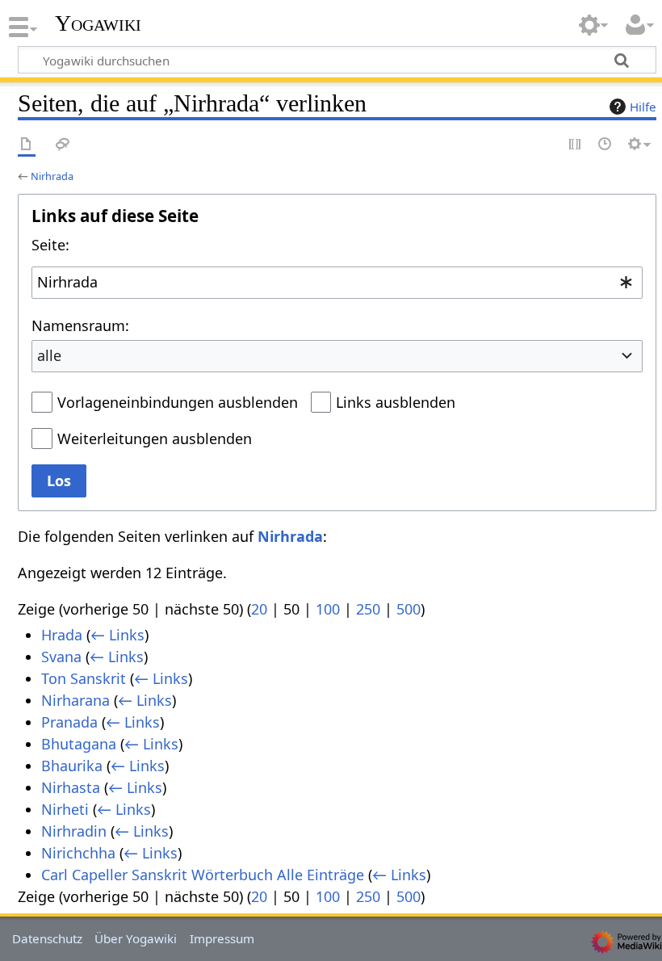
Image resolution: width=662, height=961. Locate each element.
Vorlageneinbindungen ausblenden (177, 402)
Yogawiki (98, 23)
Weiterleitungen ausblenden (154, 438)
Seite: (50, 244)
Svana (61, 656)
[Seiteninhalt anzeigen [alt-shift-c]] (27, 145)
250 (368, 609)
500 (408, 609)
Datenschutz (47, 938)
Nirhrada (52, 176)
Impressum (222, 938)
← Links (117, 634)
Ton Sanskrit (83, 678)
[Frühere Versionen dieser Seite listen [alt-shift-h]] (605, 145)
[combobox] (337, 282)
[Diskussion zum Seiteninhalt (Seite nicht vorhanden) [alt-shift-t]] (63, 145)
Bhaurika (72, 765)
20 (259, 609)
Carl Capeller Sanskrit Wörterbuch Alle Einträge (202, 874)
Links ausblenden (395, 402)
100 (328, 609)
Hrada (61, 634)
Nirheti (65, 809)
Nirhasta (70, 787)
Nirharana (75, 700)
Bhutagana (78, 743)
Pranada (69, 722)
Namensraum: (80, 325)
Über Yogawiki (135, 938)
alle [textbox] (49, 355)
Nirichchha (78, 852)
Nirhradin (74, 831)
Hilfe (643, 107)
